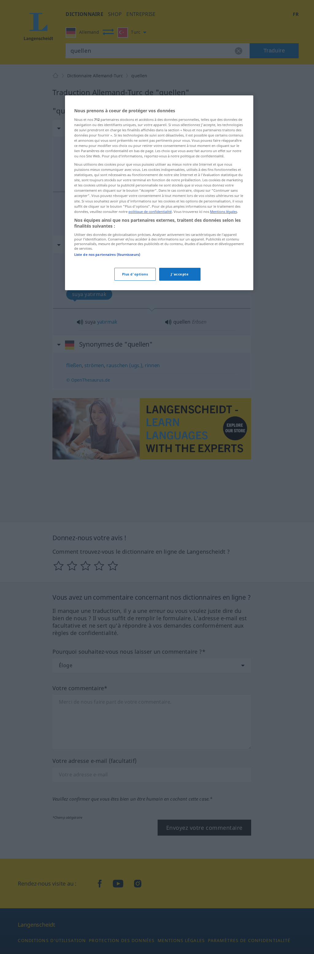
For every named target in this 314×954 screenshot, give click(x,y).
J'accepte (180, 274)
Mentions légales (223, 211)
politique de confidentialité (150, 211)
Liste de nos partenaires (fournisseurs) (107, 254)
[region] (159, 192)
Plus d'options (135, 274)
